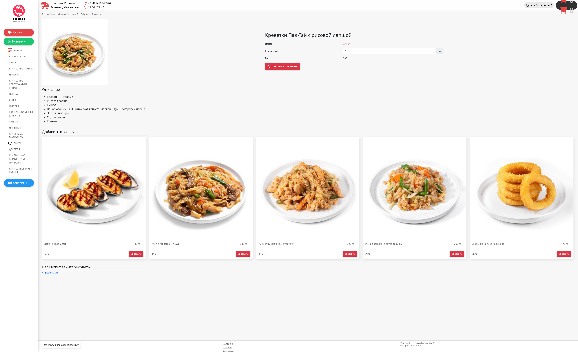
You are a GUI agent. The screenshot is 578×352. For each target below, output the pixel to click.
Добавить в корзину (283, 66)
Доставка (228, 344)
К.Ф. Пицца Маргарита (16, 135)
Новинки (18, 41)
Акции (17, 32)
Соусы (18, 143)
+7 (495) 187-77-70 (99, 3)
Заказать (136, 253)
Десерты (14, 149)
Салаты (14, 121)
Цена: (268, 44)
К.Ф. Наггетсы (17, 56)
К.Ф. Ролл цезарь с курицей (21, 170)
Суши (12, 62)
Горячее (14, 106)
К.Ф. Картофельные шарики (21, 113)
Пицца (13, 94)
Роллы (18, 50)
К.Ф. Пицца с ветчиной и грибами (17, 159)
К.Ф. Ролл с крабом (21, 68)
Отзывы (227, 347)
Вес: (267, 58)
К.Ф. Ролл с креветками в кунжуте (18, 84)
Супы (12, 100)
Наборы (14, 74)
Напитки (15, 127)
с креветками (50, 272)
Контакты (19, 183)
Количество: (272, 51)
